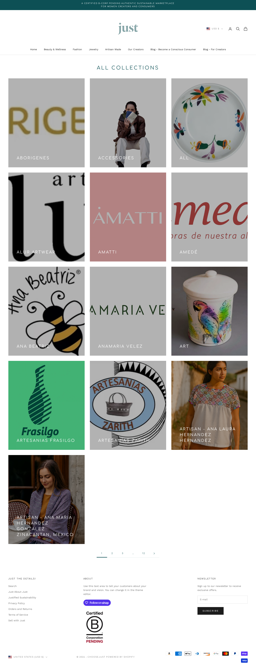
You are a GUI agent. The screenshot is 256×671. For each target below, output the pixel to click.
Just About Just (18, 591)
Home (33, 49)
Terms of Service (18, 614)
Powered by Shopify (120, 657)
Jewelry (93, 49)
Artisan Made (113, 49)
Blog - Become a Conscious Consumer (173, 49)
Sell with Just (16, 620)
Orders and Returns (20, 609)
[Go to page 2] (154, 553)
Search (12, 586)
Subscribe (211, 610)
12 (143, 553)
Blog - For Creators (214, 49)
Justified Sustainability (22, 597)
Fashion (77, 49)
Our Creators (135, 49)
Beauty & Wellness (55, 49)
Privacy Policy (16, 603)
